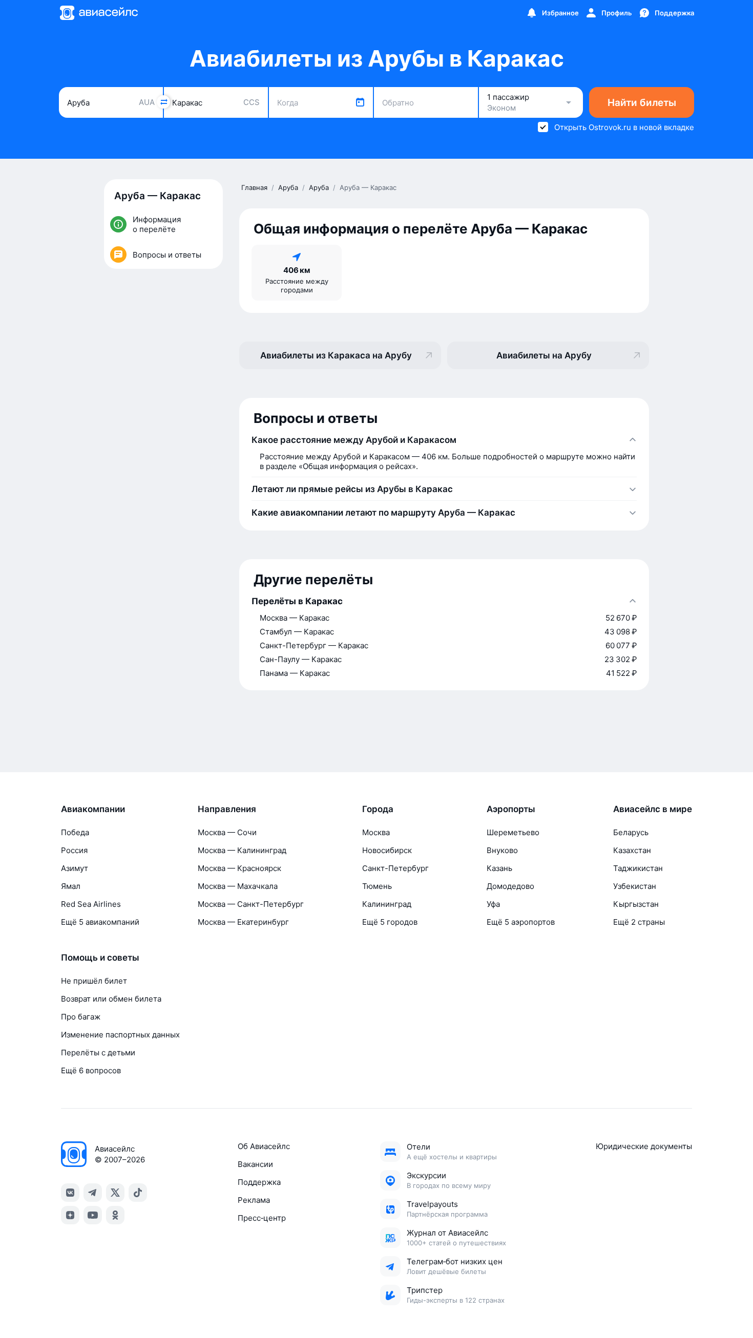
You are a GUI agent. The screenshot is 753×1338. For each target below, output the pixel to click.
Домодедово (510, 886)
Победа (75, 832)
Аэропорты (511, 809)
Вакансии (255, 1164)
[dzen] (70, 1215)
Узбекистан (634, 886)
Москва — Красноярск (239, 868)
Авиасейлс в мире (652, 809)
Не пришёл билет (94, 981)
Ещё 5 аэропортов (521, 922)
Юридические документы (644, 1146)
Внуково (502, 850)
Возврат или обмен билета (111, 999)
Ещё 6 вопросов (91, 1070)
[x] (115, 1192)
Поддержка (259, 1182)
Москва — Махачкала (238, 886)
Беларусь (631, 832)
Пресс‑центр (262, 1218)
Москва (376, 832)
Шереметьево (513, 832)
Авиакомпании (93, 809)
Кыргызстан (636, 904)
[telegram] (93, 1192)
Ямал (70, 886)
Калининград (386, 904)
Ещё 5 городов (389, 922)
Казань (499, 868)
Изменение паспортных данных (120, 1034)
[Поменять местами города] (163, 102)
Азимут (74, 868)
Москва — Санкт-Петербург (251, 904)
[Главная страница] (98, 13)
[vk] (70, 1192)
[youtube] (93, 1215)
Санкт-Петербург (395, 868)
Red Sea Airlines (91, 904)
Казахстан (632, 850)
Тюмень (377, 886)
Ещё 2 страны (639, 922)
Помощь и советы (100, 957)
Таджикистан (638, 868)
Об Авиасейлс (264, 1146)
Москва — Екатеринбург (243, 922)
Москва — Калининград (242, 850)
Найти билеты (642, 103)
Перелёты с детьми (98, 1052)
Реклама (254, 1200)
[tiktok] (138, 1192)
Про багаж (80, 1017)
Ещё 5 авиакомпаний (100, 922)
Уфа (493, 904)
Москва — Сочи (227, 832)
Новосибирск (387, 850)
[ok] (115, 1215)
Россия (74, 850)
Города (377, 809)
